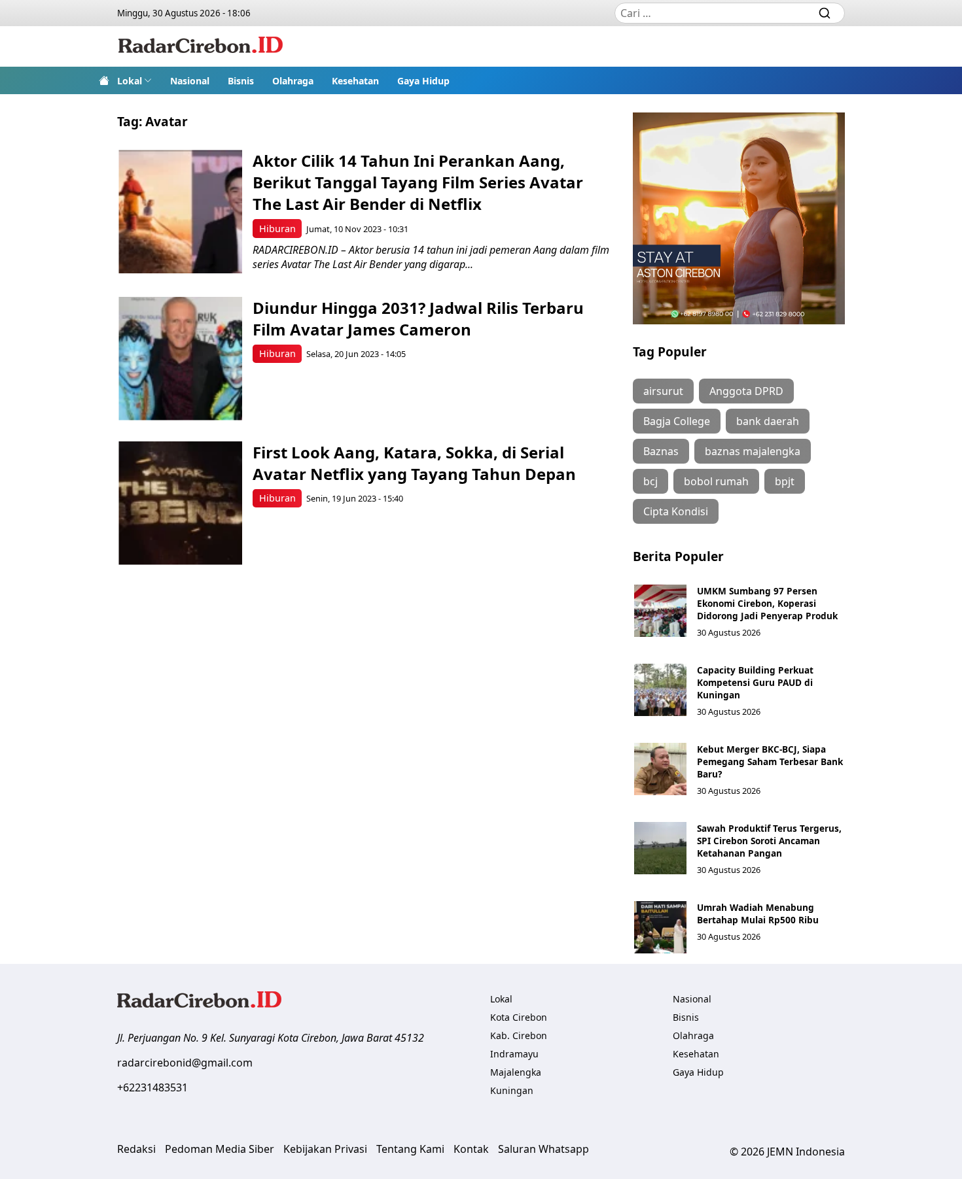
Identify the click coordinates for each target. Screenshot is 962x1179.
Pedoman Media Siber (219, 1149)
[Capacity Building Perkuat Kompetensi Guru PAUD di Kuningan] (660, 690)
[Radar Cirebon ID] (200, 46)
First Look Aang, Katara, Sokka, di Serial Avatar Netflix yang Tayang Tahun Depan (414, 463)
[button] (134, 80)
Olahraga (292, 81)
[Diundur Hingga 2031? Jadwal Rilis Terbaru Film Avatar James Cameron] (180, 358)
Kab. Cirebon (518, 1035)
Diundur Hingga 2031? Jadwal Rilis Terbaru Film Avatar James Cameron (418, 318)
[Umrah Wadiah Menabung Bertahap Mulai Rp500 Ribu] (660, 927)
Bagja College (676, 421)
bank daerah (767, 421)
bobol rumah (716, 481)
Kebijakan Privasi (325, 1149)
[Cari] (824, 13)
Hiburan (277, 228)
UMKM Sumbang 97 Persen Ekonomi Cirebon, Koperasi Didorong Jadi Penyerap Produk (767, 603)
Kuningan (511, 1090)
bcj (650, 481)
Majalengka (515, 1072)
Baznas (661, 451)
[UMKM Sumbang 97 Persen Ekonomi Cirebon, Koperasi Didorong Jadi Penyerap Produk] (660, 611)
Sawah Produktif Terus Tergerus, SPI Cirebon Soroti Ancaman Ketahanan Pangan (769, 840)
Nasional (189, 81)
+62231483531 (152, 1087)
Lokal (129, 81)
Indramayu (514, 1054)
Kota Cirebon (518, 1017)
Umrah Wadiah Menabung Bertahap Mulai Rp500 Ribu (758, 913)
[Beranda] (104, 80)
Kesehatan (355, 81)
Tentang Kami (410, 1149)
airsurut (663, 391)
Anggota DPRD (746, 391)
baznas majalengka (752, 451)
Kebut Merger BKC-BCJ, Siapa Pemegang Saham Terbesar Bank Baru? (770, 761)
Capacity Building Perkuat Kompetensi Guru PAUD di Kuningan (755, 682)
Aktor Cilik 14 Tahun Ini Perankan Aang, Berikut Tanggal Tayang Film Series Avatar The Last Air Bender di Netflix (418, 182)
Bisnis (241, 81)
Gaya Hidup (423, 81)
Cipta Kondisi (675, 511)
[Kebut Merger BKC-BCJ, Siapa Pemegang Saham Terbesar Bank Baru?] (660, 769)
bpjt (784, 481)
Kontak (471, 1149)
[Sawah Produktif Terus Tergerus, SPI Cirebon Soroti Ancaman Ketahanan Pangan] (660, 848)
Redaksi (136, 1149)
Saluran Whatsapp (543, 1149)
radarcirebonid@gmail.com (185, 1062)
